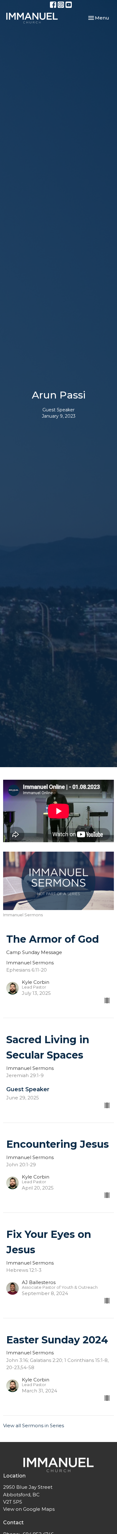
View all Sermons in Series (33, 1425)
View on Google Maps (29, 1509)
